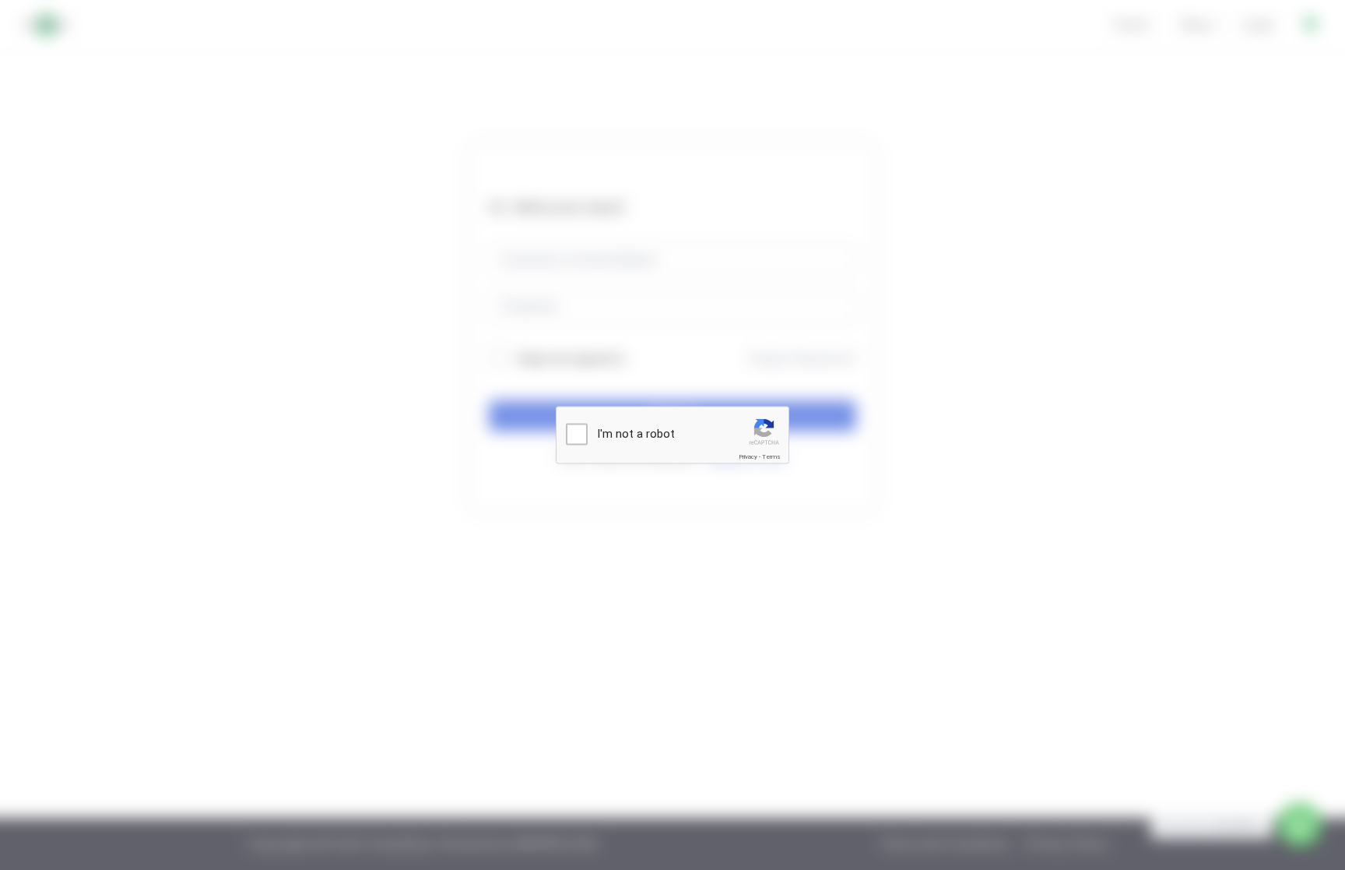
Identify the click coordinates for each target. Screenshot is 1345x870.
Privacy (748, 456)
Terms (771, 456)
